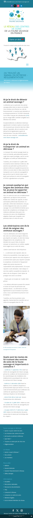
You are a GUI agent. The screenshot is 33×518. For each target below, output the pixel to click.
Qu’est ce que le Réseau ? (12, 452)
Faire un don (15, 39)
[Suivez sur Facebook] (12, 6)
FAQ (6, 489)
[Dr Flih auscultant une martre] (16, 325)
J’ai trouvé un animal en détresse (14, 436)
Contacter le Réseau (10, 492)
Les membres (8, 457)
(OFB (27, 115)
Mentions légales (9, 498)
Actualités (7, 481)
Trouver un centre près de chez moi (15, 441)
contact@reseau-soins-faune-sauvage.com (17, 2)
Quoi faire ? (8, 439)
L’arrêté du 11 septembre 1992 (13, 370)
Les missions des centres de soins (14, 433)
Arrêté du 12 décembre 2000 (12, 383)
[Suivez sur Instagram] (18, 6)
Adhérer (7, 465)
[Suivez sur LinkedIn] (21, 6)
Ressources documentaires (12, 487)
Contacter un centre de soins (13, 495)
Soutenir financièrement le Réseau (14, 471)
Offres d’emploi (9, 473)
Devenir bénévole (10, 468)
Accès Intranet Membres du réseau (15, 500)
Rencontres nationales (11, 484)
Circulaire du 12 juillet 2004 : (12, 402)
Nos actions (8, 455)
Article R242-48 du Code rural (12, 397)
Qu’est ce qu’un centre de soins (13, 431)
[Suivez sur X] (15, 6)
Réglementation (9, 444)
